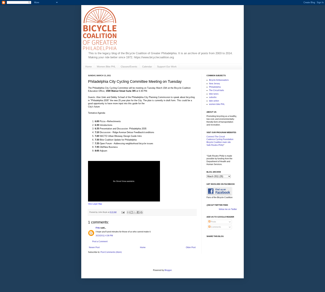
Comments (215, 227)
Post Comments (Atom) (111, 252)
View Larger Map (95, 204)
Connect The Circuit (216, 136)
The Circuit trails (216, 90)
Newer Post (94, 247)
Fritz (98, 228)
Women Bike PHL (106, 66)
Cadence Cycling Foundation (220, 139)
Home (88, 66)
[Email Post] (123, 212)
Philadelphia (215, 87)
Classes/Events (129, 66)
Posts (213, 222)
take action (214, 101)
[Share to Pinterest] (141, 212)
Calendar (147, 66)
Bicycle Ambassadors (219, 80)
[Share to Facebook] (138, 212)
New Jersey (214, 83)
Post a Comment (99, 241)
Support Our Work (167, 66)
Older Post (191, 247)
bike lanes (214, 94)
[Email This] (128, 212)
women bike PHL (217, 104)
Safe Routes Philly (215, 145)
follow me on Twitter (228, 209)
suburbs (212, 97)
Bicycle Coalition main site (219, 142)
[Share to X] (135, 212)
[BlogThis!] (131, 212)
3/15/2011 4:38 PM (104, 235)
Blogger (168, 270)
